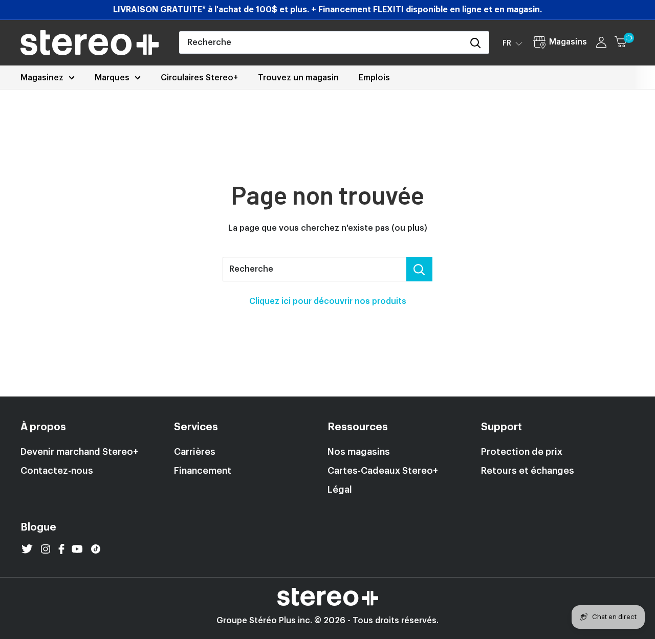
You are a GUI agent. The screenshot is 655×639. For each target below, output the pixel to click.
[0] (625, 42)
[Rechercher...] (419, 269)
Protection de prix (521, 451)
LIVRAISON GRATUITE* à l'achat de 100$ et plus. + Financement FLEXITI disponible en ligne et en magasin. (327, 10)
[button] (512, 43)
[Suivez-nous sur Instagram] (45, 549)
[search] (321, 42)
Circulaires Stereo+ (199, 78)
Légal (340, 489)
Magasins (568, 42)
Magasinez (41, 78)
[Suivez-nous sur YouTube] (77, 549)
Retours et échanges (527, 470)
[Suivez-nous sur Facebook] (61, 549)
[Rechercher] (476, 42)
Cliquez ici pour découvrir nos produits (327, 301)
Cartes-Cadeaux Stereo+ (383, 470)
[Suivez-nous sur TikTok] (95, 549)
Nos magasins (359, 451)
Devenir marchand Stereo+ (79, 451)
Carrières (194, 451)
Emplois (374, 78)
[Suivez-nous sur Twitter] (27, 549)
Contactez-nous (56, 470)
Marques (112, 78)
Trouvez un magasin (298, 78)
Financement (202, 470)
